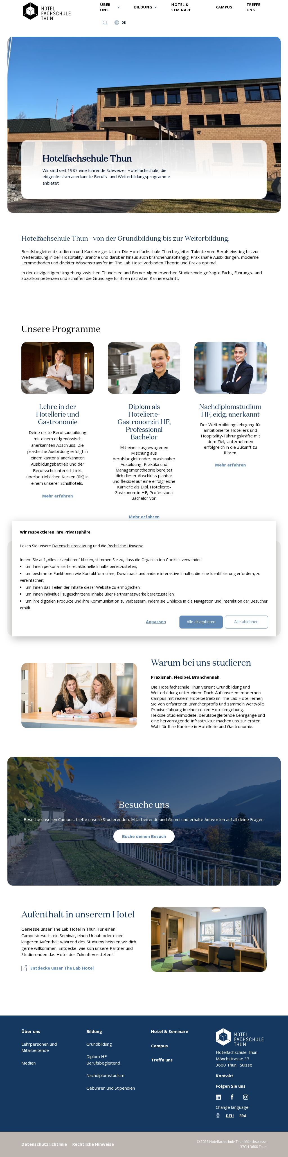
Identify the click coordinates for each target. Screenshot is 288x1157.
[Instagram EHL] (245, 1097)
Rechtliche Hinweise (125, 545)
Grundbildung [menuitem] (99, 1044)
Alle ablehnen (246, 621)
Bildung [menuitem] (94, 1031)
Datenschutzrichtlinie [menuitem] (44, 1144)
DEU (230, 1115)
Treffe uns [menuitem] (162, 1060)
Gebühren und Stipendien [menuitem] (110, 1088)
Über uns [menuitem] (30, 1031)
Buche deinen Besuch (144, 836)
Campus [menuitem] (159, 1045)
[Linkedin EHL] (218, 1097)
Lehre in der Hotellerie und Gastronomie (57, 413)
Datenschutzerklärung (72, 545)
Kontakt (224, 1075)
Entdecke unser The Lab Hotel (62, 968)
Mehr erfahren (57, 496)
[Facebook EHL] (232, 1097)
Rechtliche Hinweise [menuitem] (93, 1144)
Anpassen (156, 621)
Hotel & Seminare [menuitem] (169, 1031)
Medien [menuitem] (28, 1063)
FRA (243, 1115)
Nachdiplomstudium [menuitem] (105, 1075)
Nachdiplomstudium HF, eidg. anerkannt (230, 409)
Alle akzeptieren (201, 621)
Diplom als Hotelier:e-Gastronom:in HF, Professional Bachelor (144, 421)
